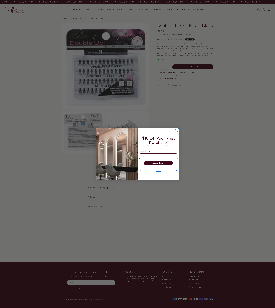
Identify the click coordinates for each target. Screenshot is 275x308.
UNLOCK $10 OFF (158, 163)
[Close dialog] (177, 129)
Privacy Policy (158, 171)
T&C (176, 170)
